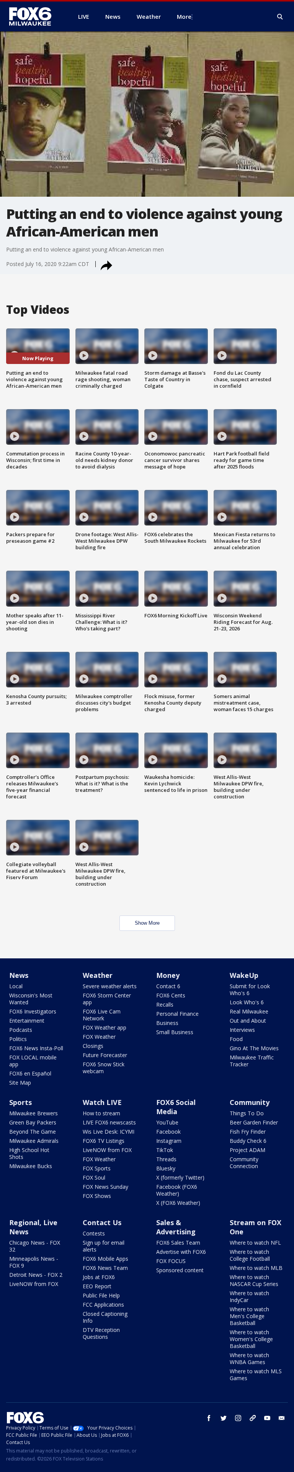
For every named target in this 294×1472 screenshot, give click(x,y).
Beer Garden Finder (254, 1122)
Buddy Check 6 (248, 1140)
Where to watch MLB (256, 1267)
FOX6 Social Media (176, 1107)
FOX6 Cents (170, 995)
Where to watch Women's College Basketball (251, 1339)
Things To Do (247, 1113)
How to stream (101, 1113)
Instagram (168, 1140)
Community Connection (244, 1162)
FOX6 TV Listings (103, 1140)
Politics (18, 1039)
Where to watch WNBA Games (249, 1358)
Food (236, 1039)
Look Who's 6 (247, 1002)
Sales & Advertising (176, 1227)
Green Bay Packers (32, 1122)
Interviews (242, 1029)
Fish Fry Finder (248, 1131)
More (184, 16)
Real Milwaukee (249, 1011)
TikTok (164, 1150)
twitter (223, 1418)
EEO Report (97, 1286)
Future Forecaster (105, 1055)
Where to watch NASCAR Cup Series (254, 1280)
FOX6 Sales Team (178, 1242)
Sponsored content (180, 1270)
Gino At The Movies (254, 1048)
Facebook (168, 1131)
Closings (93, 1045)
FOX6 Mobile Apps (105, 1258)
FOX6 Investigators (32, 1011)
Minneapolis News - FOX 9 (33, 1262)
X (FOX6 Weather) (178, 1202)
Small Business (174, 1032)
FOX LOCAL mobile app (33, 1061)
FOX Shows (97, 1195)
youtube (267, 1418)
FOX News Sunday (105, 1186)
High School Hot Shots (29, 1153)
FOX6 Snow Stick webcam (103, 1068)
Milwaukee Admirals (34, 1140)
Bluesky (165, 1168)
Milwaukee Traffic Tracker (252, 1061)
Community (250, 1102)
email (282, 1418)
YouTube (167, 1122)
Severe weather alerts (110, 986)
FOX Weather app (104, 1027)
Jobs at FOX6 (99, 1277)
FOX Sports (97, 1168)
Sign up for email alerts (103, 1246)
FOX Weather (99, 1036)
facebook (209, 1418)
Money (168, 975)
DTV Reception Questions (101, 1333)
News (18, 975)
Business (167, 1022)
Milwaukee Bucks (30, 1166)
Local (16, 986)
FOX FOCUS (171, 1261)
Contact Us (102, 1222)
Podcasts (20, 1029)
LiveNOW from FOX (107, 1150)
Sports (20, 1102)
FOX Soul (94, 1177)
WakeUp (244, 975)
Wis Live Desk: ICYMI (108, 1131)
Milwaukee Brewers (33, 1113)
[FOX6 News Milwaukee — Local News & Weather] (34, 16)
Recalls (164, 1004)
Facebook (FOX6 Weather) (176, 1190)
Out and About (248, 1020)
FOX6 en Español (30, 1073)
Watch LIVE (102, 1102)
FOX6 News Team (105, 1267)
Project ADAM (247, 1150)
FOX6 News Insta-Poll (36, 1048)
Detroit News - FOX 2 (35, 1274)
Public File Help (101, 1295)
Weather (98, 975)
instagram (238, 1418)
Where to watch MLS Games (256, 1375)
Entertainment (26, 1020)
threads (253, 1418)
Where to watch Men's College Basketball (249, 1316)
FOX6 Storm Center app (107, 999)
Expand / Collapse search (280, 17)
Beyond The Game (32, 1131)
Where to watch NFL (255, 1242)
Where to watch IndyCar (249, 1296)
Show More (147, 923)
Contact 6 (168, 986)
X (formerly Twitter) (180, 1177)
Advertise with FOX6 (181, 1251)
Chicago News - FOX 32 (34, 1246)
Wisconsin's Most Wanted (30, 999)
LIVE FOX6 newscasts (109, 1122)
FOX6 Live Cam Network (102, 1015)
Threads (166, 1159)
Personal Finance (177, 1013)
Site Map (20, 1082)
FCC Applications (103, 1304)
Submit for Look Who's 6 (250, 989)
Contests (94, 1233)
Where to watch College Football (250, 1255)
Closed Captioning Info (105, 1317)
